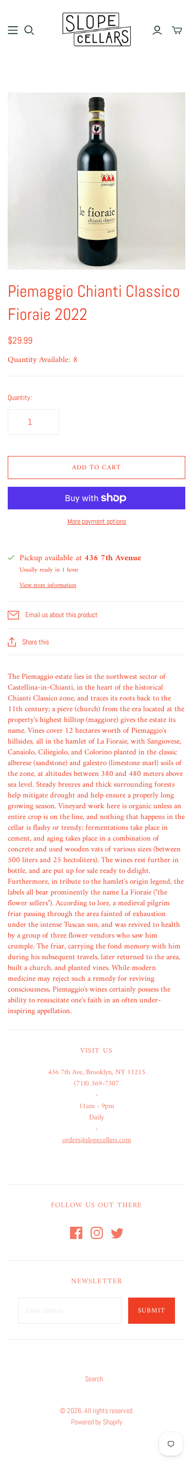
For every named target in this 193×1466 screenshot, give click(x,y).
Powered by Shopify (96, 1421)
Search (94, 1378)
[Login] (157, 30)
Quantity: (20, 397)
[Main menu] (13, 30)
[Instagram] (97, 1233)
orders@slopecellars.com (96, 1140)
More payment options (96, 521)
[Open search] (29, 30)
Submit (151, 1311)
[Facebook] (76, 1233)
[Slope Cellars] (96, 28)
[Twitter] (117, 1233)
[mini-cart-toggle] (177, 30)
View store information (48, 585)
